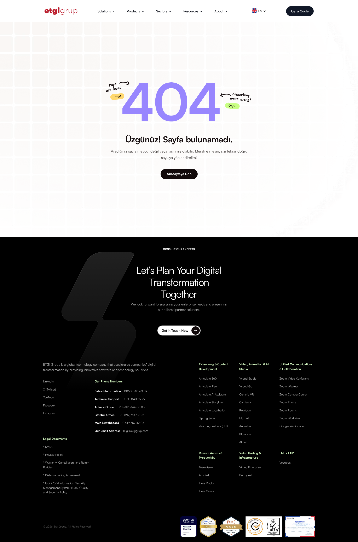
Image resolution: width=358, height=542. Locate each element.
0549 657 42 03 (133, 422)
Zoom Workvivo (289, 418)
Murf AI (244, 418)
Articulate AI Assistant (212, 394)
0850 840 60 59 (135, 391)
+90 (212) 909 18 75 (131, 415)
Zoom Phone (287, 402)
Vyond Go (245, 386)
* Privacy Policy (53, 454)
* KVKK (48, 446)
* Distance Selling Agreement (61, 475)
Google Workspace (291, 426)
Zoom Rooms (288, 410)
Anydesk (204, 475)
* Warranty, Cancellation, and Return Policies (66, 465)
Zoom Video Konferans (294, 378)
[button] (106, 11)
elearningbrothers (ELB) (214, 426)
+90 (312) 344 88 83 (131, 407)
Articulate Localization (212, 410)
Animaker (245, 426)
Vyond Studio (247, 378)
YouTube (48, 397)
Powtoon (245, 410)
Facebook (49, 405)
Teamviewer (206, 467)
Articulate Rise (208, 386)
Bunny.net (245, 475)
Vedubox (284, 462)
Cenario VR (246, 394)
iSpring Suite (207, 418)
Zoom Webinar (288, 386)
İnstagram (49, 413)
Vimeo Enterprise (250, 467)
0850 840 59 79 (134, 399)
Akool (243, 442)
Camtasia (245, 402)
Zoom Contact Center (293, 394)
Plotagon (245, 434)
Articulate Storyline (211, 402)
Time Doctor (207, 483)
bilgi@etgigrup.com (135, 431)
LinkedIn (48, 381)
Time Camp (206, 491)
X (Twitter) (49, 389)
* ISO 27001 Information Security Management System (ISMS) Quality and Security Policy (65, 487)
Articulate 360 (208, 378)
